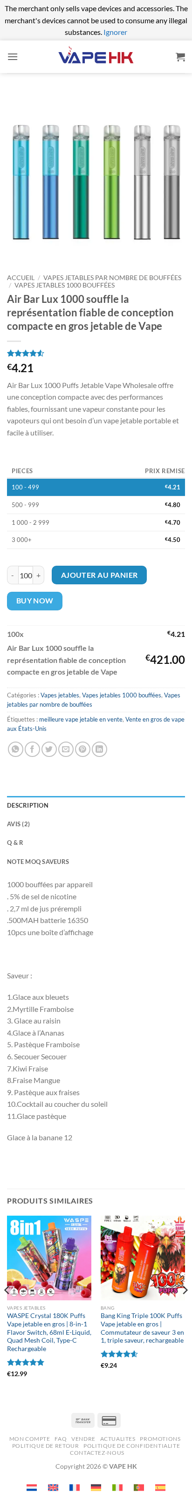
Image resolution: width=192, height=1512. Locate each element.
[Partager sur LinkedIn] (99, 749)
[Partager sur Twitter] (49, 749)
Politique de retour (45, 1445)
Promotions (160, 1438)
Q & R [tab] (15, 842)
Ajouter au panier (99, 575)
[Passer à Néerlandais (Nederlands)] (32, 1487)
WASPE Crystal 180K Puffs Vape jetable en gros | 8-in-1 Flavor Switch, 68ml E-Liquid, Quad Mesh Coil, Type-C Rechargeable (49, 1332)
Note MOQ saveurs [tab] (38, 861)
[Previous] (7, 1309)
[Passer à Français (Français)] (75, 1487)
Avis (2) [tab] (18, 824)
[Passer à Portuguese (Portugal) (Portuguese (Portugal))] (139, 1487)
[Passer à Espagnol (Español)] (160, 1487)
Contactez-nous (97, 1452)
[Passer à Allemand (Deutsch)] (96, 1487)
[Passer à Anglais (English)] (53, 1487)
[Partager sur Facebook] (32, 749)
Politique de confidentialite (131, 1445)
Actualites (118, 1438)
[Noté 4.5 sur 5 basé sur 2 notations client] (96, 353)
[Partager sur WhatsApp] (15, 749)
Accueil (20, 277)
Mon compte (29, 1438)
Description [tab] (27, 805)
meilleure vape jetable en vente (81, 719)
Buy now (35, 600)
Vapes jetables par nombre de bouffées (112, 277)
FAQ (61, 1438)
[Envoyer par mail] (66, 749)
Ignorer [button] (115, 31)
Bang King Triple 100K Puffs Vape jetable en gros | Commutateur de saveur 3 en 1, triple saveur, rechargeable (142, 1328)
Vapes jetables (60, 695)
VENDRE (83, 1438)
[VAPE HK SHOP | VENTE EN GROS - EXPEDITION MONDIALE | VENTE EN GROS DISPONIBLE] (96, 56)
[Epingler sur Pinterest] (82, 749)
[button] (12, 56)
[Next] (184, 1309)
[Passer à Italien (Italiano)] (117, 1487)
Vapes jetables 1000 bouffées (64, 285)
